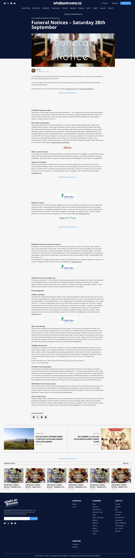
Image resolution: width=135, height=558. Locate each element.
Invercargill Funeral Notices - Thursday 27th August (55, 486)
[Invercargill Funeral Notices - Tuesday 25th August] (100, 475)
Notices (39, 69)
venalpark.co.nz (36, 314)
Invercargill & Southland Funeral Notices (45, 18)
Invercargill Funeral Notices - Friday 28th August (33, 486)
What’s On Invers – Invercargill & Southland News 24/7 (54, 556)
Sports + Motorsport (98, 517)
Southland (45, 8)
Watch (94, 515)
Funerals (103, 8)
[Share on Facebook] (33, 417)
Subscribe (125, 3)
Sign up (75, 504)
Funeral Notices (96, 509)
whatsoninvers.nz (71, 89)
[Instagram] (11, 3)
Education (118, 531)
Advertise (75, 547)
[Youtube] (14, 3)
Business (73, 8)
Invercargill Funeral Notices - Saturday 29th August (12, 486)
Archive (94, 533)
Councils (65, 8)
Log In (74, 506)
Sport (88, 8)
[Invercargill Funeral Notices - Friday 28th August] (35, 475)
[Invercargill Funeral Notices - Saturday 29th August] (14, 475)
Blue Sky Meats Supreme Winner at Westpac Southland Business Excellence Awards (49, 439)
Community (55, 8)
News (94, 504)
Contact (110, 8)
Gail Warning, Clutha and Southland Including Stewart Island (86, 439)
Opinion (94, 528)
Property (81, 8)
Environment (118, 520)
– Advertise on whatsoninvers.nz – (67, 93)
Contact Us (76, 544)
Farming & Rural (119, 517)
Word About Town (97, 512)
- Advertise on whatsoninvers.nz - (73, 14)
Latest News (26, 8)
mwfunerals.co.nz (84, 214)
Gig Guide (118, 506)
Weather (94, 520)
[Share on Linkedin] (42, 417)
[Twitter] (8, 3)
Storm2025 (95, 531)
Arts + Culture (119, 528)
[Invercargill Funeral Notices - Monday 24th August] (121, 475)
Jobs (116, 509)
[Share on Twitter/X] (37, 417)
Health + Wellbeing (120, 523)
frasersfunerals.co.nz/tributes (60, 142)
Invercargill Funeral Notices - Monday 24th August (119, 486)
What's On (36, 8)
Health (95, 8)
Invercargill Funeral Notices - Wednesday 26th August (77, 486)
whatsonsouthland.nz (87, 89)
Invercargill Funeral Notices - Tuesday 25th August (98, 486)
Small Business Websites (93, 556)
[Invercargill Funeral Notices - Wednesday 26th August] (78, 475)
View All (125, 463)
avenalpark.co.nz (36, 173)
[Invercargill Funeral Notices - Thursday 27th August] (57, 475)
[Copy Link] (46, 417)
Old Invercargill (119, 525)
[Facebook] (5, 3)
